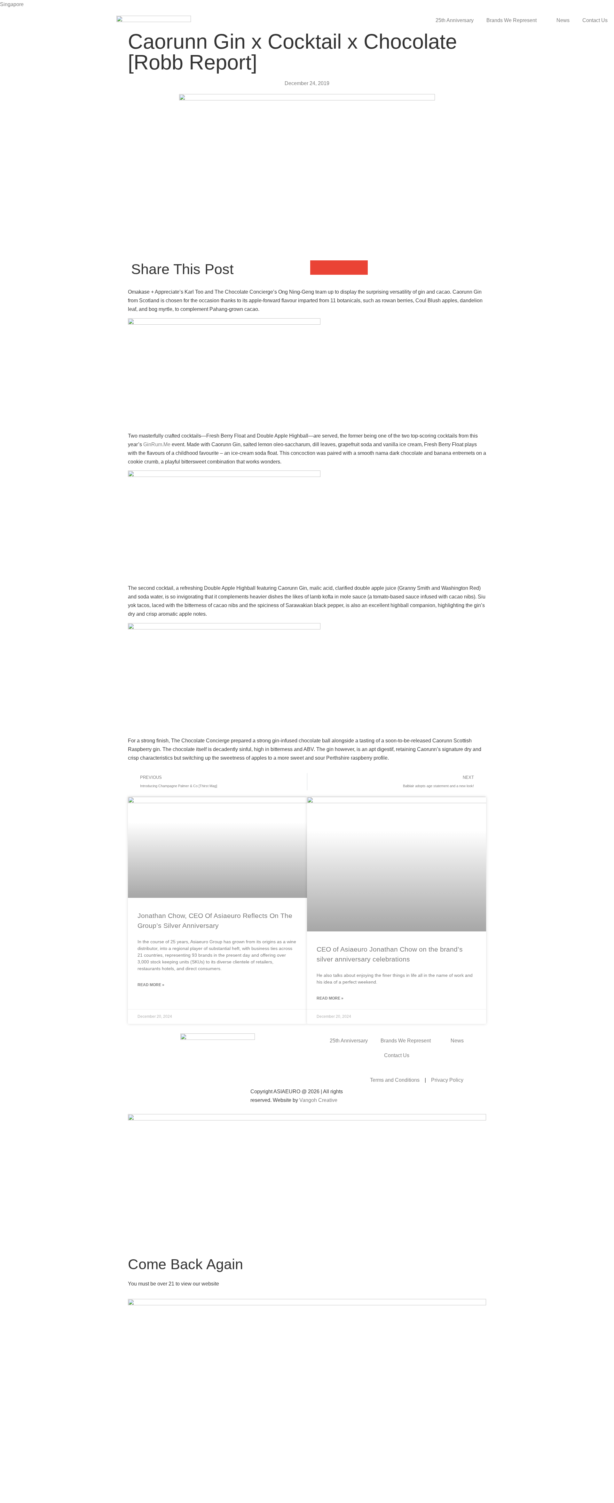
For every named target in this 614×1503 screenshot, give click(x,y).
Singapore (12, 4)
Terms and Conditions (395, 1080)
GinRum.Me (156, 444)
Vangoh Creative (318, 1100)
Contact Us (595, 20)
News (563, 20)
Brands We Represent (511, 20)
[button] (317, 267)
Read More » (151, 985)
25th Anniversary (455, 20)
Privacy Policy (447, 1080)
